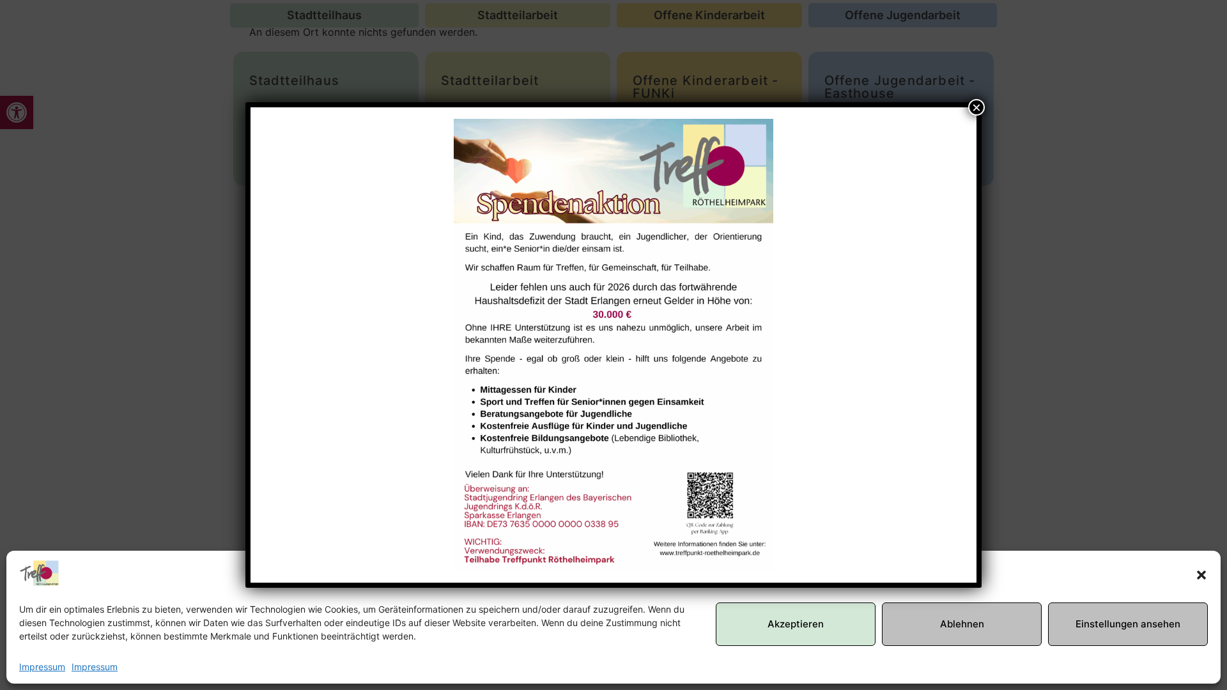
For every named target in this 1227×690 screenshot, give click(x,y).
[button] (1201, 575)
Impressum (42, 666)
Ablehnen (962, 624)
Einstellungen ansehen (1128, 624)
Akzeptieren (796, 624)
